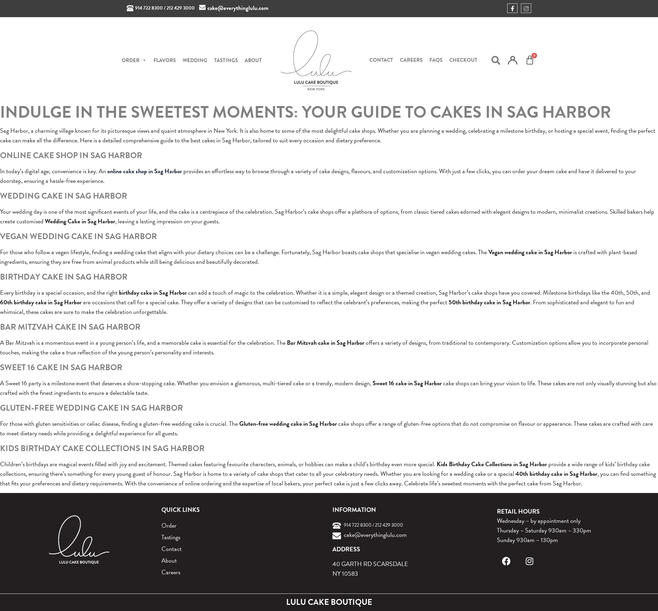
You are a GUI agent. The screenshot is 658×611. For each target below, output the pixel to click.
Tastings (226, 60)
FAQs (435, 60)
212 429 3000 (181, 8)
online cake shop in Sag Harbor (144, 171)
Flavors (165, 60)
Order (168, 525)
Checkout (463, 60)
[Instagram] (529, 561)
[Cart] (530, 60)
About (253, 60)
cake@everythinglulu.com (237, 8)
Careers (411, 60)
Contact (381, 60)
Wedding (195, 60)
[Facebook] (506, 561)
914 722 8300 (149, 8)
